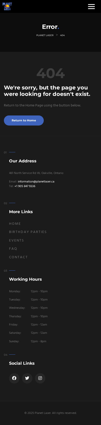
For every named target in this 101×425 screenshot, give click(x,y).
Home (15, 224)
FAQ (13, 249)
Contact (18, 257)
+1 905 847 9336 (25, 186)
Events (16, 241)
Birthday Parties (28, 232)
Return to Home (24, 120)
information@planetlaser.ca (36, 181)
